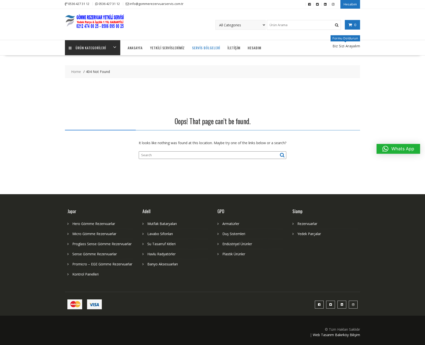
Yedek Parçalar (309, 233)
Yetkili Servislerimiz (167, 47)
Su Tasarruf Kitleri (161, 244)
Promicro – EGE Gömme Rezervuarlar (102, 264)
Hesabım (350, 4)
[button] (398, 149)
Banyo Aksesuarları (162, 264)
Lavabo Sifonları (160, 233)
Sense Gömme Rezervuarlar (94, 254)
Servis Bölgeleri (206, 47)
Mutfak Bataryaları (162, 223)
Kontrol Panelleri (85, 274)
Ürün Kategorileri (91, 47)
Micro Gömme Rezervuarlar (94, 233)
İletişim (234, 47)
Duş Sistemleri (233, 233)
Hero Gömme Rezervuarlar (93, 223)
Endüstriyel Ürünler (237, 244)
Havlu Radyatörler (161, 254)
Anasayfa (135, 47)
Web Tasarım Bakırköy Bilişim (336, 334)
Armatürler (230, 223)
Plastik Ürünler (233, 254)
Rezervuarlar (307, 223)
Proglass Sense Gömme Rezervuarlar (102, 244)
